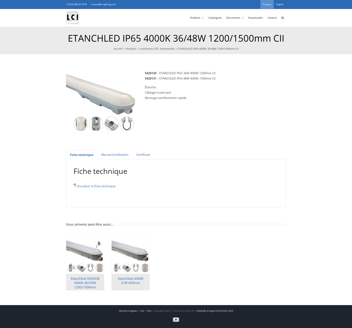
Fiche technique (81, 155)
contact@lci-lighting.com (103, 4)
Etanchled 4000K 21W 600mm (130, 280)
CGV (142, 310)
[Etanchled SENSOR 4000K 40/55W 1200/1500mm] (85, 255)
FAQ (149, 310)
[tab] (81, 155)
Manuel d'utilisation (115, 155)
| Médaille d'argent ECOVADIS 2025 (214, 310)
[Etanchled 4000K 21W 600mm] (130, 255)
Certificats (143, 155)
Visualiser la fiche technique (96, 186)
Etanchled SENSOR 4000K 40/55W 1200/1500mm (85, 282)
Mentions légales (128, 310)
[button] (282, 18)
